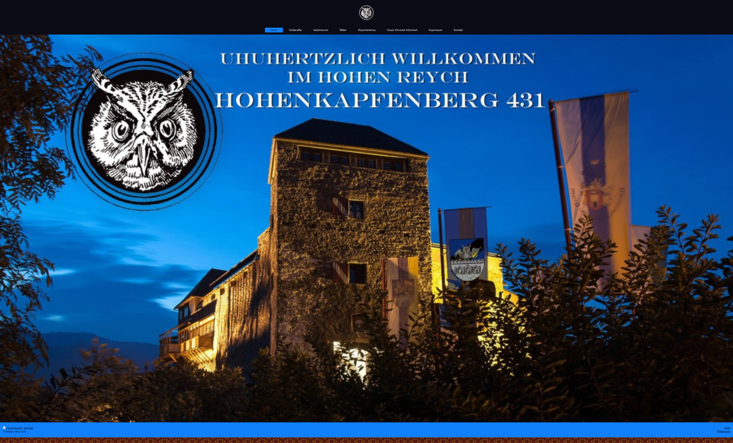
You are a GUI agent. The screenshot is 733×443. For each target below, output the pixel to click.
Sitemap (28, 428)
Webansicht (723, 431)
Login (727, 427)
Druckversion (14, 428)
